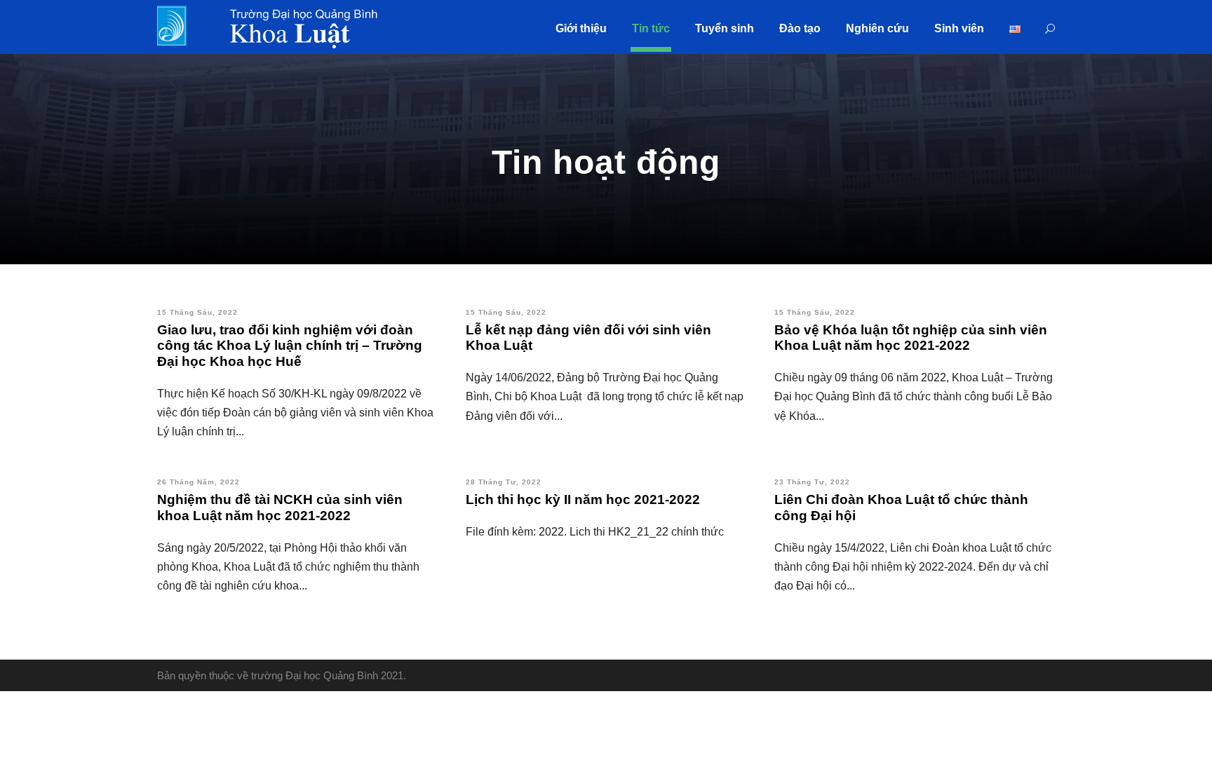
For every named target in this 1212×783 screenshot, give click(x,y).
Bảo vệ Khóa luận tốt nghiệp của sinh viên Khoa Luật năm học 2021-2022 (910, 337)
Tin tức (651, 28)
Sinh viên (959, 28)
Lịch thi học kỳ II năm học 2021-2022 (583, 499)
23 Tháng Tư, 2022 (812, 482)
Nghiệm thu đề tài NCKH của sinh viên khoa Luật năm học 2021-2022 (280, 507)
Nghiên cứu (877, 28)
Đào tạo (800, 28)
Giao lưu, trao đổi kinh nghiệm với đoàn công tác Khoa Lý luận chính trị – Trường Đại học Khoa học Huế (289, 345)
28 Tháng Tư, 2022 (503, 482)
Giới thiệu (581, 28)
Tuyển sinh (724, 28)
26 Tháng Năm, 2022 (198, 482)
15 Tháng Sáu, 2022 (197, 312)
